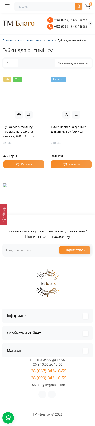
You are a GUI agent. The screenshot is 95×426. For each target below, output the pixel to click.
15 (9, 63)
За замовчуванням (71, 63)
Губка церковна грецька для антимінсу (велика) (68, 129)
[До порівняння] (29, 115)
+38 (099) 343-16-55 (70, 26)
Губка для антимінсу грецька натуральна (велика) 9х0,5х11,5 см (19, 131)
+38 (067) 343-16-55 (70, 19)
